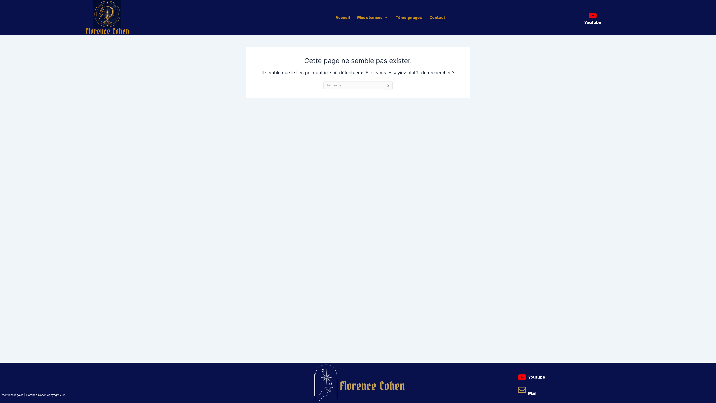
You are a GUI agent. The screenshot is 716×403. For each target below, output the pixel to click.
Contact (437, 17)
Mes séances (370, 17)
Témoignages (409, 17)
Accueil (342, 17)
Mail (532, 393)
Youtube (592, 22)
